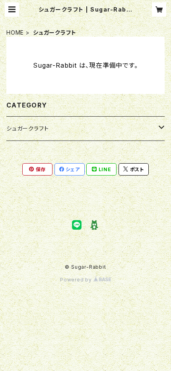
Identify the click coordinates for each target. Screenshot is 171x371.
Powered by (76, 280)
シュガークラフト (27, 128)
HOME (15, 32)
